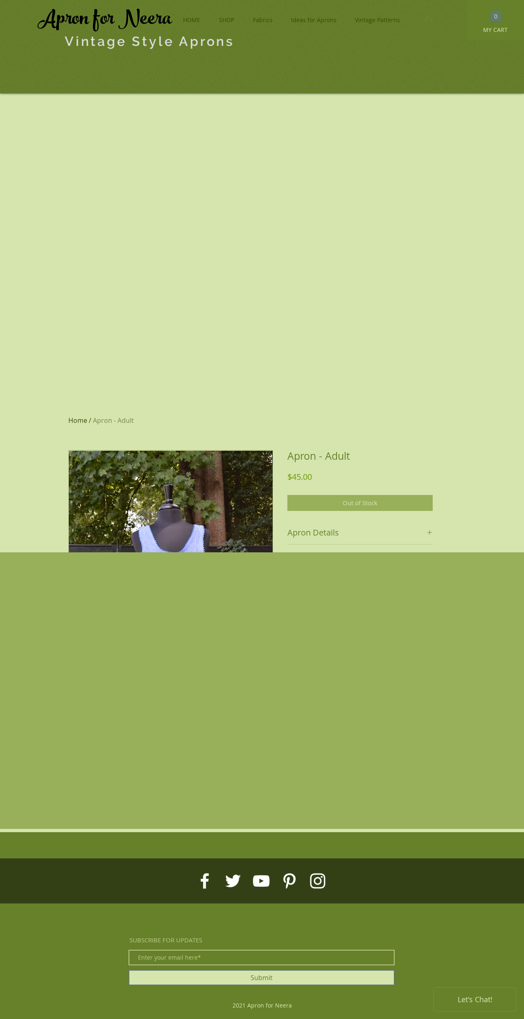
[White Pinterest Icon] (289, 881)
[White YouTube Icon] (261, 881)
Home (77, 420)
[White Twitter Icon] (233, 881)
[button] (496, 14)
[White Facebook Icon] (204, 881)
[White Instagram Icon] (317, 881)
